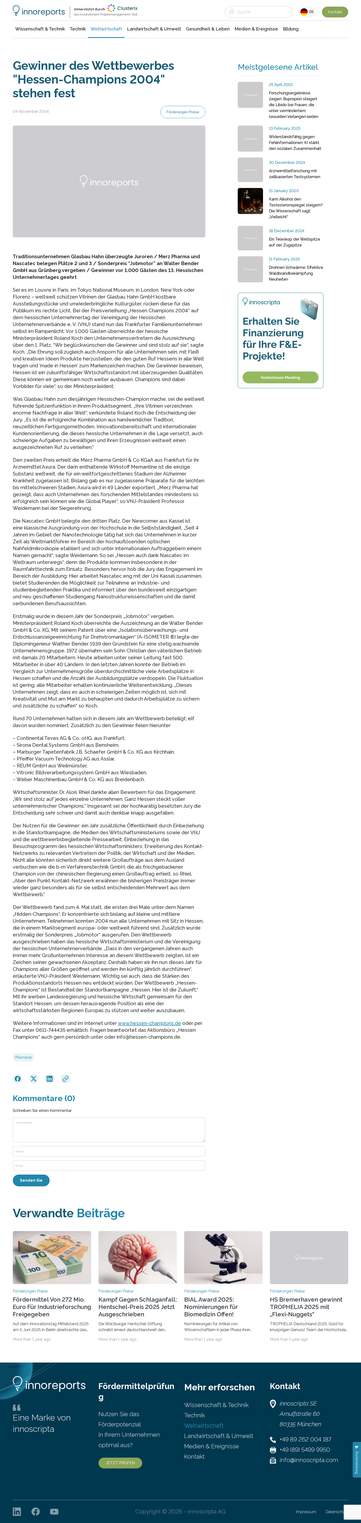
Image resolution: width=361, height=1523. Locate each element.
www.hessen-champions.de (149, 1023)
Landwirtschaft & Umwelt (218, 1435)
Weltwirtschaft (203, 1425)
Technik (194, 1415)
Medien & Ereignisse (211, 1446)
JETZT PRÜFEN (120, 1463)
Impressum (306, 1511)
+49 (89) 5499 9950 (305, 1449)
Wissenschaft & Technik (216, 1404)
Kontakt (335, 12)
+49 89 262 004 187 (305, 1439)
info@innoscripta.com (309, 1460)
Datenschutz (337, 1511)
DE (311, 12)
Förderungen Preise (183, 112)
